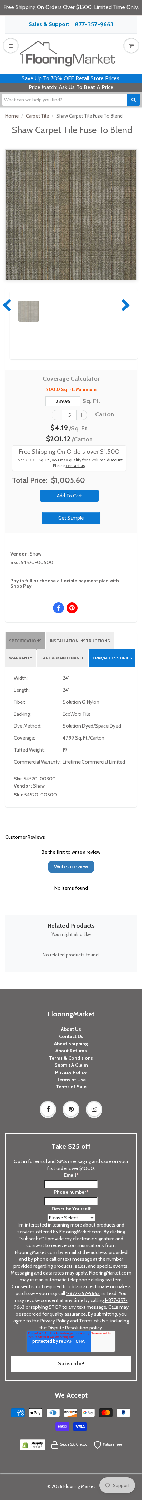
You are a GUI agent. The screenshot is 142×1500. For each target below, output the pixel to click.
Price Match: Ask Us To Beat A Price (71, 87)
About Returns (71, 1051)
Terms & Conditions (71, 1058)
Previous (7, 305)
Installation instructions (80, 640)
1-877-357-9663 (83, 1293)
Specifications (25, 640)
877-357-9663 (94, 24)
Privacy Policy (71, 1072)
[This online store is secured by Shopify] (32, 1444)
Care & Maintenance (62, 657)
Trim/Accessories (112, 657)
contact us (75, 465)
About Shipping (71, 1043)
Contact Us (71, 1036)
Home (12, 116)
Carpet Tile (37, 116)
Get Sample (71, 518)
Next (124, 305)
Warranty (20, 657)
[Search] (133, 100)
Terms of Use (71, 1079)
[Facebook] (48, 1109)
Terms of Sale (71, 1087)
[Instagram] (94, 1109)
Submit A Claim (71, 1065)
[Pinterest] (71, 1109)
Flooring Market (79, 1486)
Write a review (71, 866)
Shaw (35, 554)
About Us (71, 1029)
